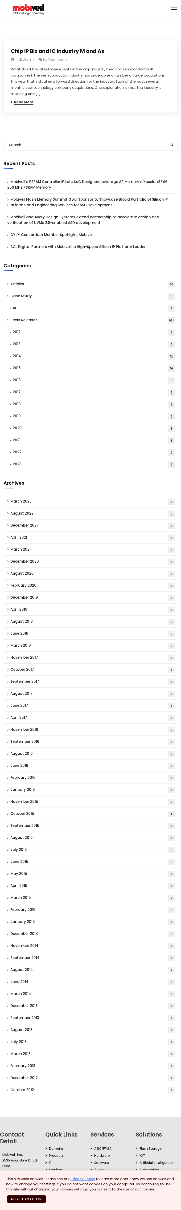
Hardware (102, 1155)
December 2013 (91, 1005)
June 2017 (91, 705)
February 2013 (91, 1065)
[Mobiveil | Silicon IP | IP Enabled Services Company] (28, 9)
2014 (93, 355)
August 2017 (91, 693)
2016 (93, 380)
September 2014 (91, 957)
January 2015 (91, 921)
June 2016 (91, 765)
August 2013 (91, 1029)
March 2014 (91, 993)
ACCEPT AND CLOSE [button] (26, 1199)
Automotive (149, 1169)
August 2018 (91, 621)
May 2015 (91, 873)
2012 (92, 331)
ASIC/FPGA (102, 1148)
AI (92, 307)
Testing (100, 1169)
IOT (142, 1155)
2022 (92, 452)
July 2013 (91, 1041)
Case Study (91, 295)
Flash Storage (151, 1148)
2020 (92, 428)
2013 (93, 343)
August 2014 (91, 969)
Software (101, 1162)
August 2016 (91, 753)
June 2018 (91, 633)
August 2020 (91, 573)
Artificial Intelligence (156, 1162)
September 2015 (91, 825)
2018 (93, 404)
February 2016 (91, 777)
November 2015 (91, 801)
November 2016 (91, 729)
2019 (92, 416)
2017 (93, 392)
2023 (92, 464)
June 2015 (91, 861)
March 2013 (91, 1053)
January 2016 (91, 789)
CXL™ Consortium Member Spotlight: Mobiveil (52, 234)
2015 (93, 367)
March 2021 (91, 549)
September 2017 (91, 681)
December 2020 (91, 561)
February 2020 (91, 585)
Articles (91, 283)
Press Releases (92, 319)
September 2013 (91, 1017)
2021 (92, 440)
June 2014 (91, 981)
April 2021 (91, 537)
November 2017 (91, 657)
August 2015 (91, 837)
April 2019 (91, 609)
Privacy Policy (82, 1179)
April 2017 (91, 717)
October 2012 (91, 1089)
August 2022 (91, 513)
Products (56, 1155)
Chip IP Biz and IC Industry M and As (57, 51)
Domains (56, 1148)
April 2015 (91, 885)
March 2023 (91, 501)
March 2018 (91, 645)
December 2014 (91, 933)
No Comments (55, 59)
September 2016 (91, 741)
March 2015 (91, 897)
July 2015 (91, 849)
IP (50, 1162)
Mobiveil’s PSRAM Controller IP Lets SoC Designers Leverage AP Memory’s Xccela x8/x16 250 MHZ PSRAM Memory (87, 184)
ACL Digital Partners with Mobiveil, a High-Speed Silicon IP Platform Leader (78, 246)
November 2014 (91, 945)
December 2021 (91, 525)
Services (56, 1169)
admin (28, 59)
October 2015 (91, 813)
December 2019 (91, 597)
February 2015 (91, 909)
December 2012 (91, 1077)
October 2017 (91, 669)
